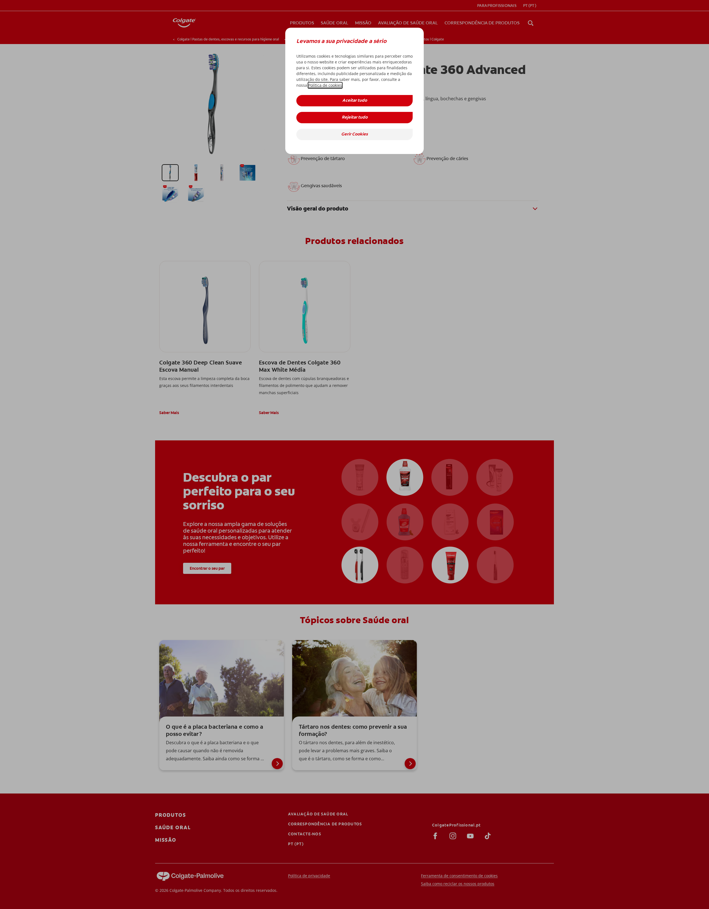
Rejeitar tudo (355, 117)
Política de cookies (325, 85)
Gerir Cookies (354, 134)
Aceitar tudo (354, 101)
